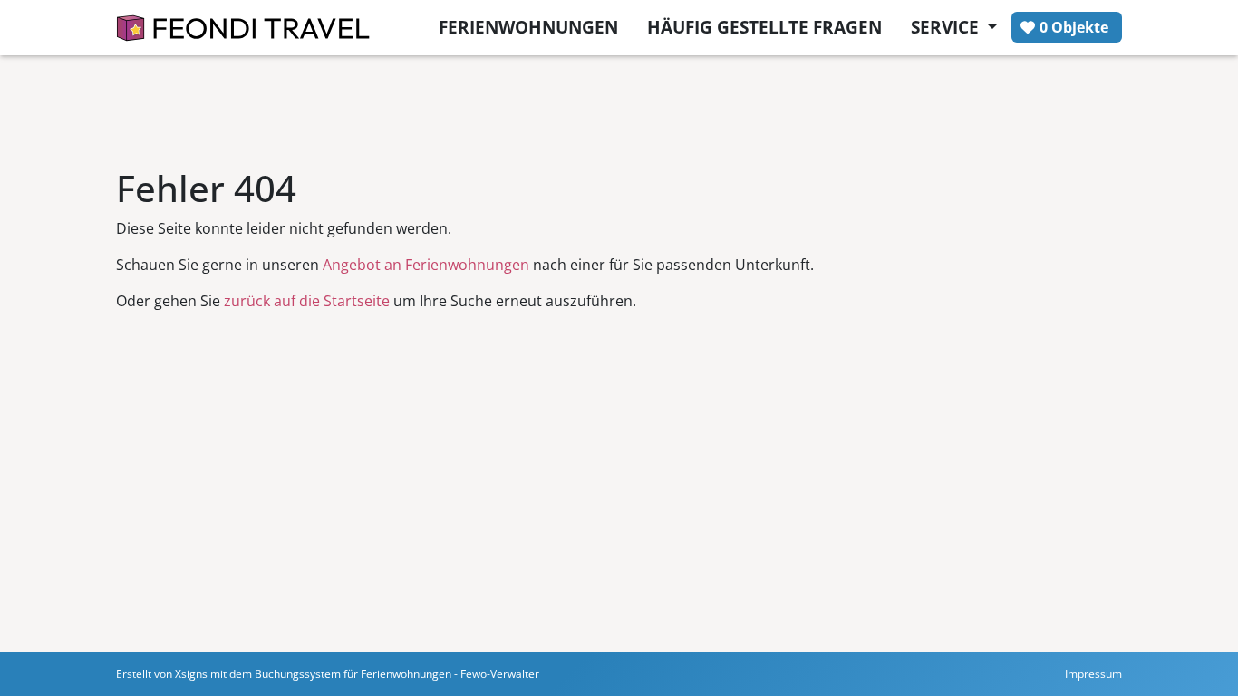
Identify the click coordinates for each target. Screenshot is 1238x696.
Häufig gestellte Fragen (764, 26)
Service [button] (947, 26)
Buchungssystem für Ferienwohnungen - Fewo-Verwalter (397, 674)
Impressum (1093, 674)
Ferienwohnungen (528, 26)
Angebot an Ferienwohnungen (426, 265)
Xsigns (191, 674)
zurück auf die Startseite (307, 301)
